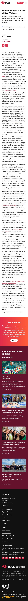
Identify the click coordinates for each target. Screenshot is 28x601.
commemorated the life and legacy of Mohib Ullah (13, 282)
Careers (4, 523)
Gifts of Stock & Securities (9, 536)
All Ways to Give (6, 530)
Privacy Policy (20, 579)
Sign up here (5, 548)
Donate (20, 3)
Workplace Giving (6, 533)
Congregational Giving (8, 539)
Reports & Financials (7, 512)
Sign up (14, 340)
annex (3, 76)
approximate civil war (10, 90)
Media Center (5, 518)
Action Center (5, 521)
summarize (17, 122)
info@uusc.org (9, 503)
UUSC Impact (6, 41)
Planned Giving (6, 542)
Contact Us (5, 505)
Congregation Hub (7, 515)
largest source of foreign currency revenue (13, 205)
